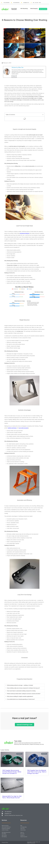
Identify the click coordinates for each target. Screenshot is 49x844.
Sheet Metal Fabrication (14, 9)
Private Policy (5, 842)
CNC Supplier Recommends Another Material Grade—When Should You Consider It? (11, 772)
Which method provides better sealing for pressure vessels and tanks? (23, 693)
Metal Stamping (34, 8)
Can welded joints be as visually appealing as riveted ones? (21, 699)
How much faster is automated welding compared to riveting (21, 690)
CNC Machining (24, 8)
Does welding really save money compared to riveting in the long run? (23, 688)
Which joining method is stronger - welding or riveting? (20, 685)
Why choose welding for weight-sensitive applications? (20, 696)
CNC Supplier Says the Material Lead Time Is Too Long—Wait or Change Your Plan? (36, 772)
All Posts (14, 76)
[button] (42, 114)
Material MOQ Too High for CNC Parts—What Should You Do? (12, 796)
